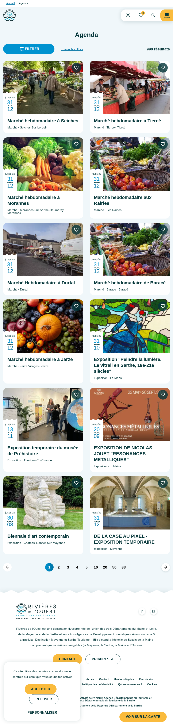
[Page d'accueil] (9, 15)
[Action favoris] (76, 68)
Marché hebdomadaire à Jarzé (40, 359)
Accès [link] (90, 679)
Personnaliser (42, 712)
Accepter (40, 689)
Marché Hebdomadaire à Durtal (41, 282)
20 (105, 567)
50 (114, 567)
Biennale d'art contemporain (38, 536)
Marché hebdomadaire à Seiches (42, 120)
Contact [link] (67, 659)
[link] (128, 15)
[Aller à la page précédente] (7, 567)
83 (124, 567)
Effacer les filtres (72, 49)
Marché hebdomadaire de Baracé (130, 282)
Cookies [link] (152, 684)
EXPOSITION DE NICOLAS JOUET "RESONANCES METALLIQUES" (123, 453)
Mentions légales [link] (124, 679)
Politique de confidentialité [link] (97, 684)
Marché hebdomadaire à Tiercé (127, 120)
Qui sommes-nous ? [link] (130, 684)
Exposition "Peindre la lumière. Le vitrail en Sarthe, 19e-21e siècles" (127, 365)
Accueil (10, 3)
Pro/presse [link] (103, 659)
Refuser (43, 699)
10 (96, 567)
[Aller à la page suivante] (165, 567)
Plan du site (146, 679)
